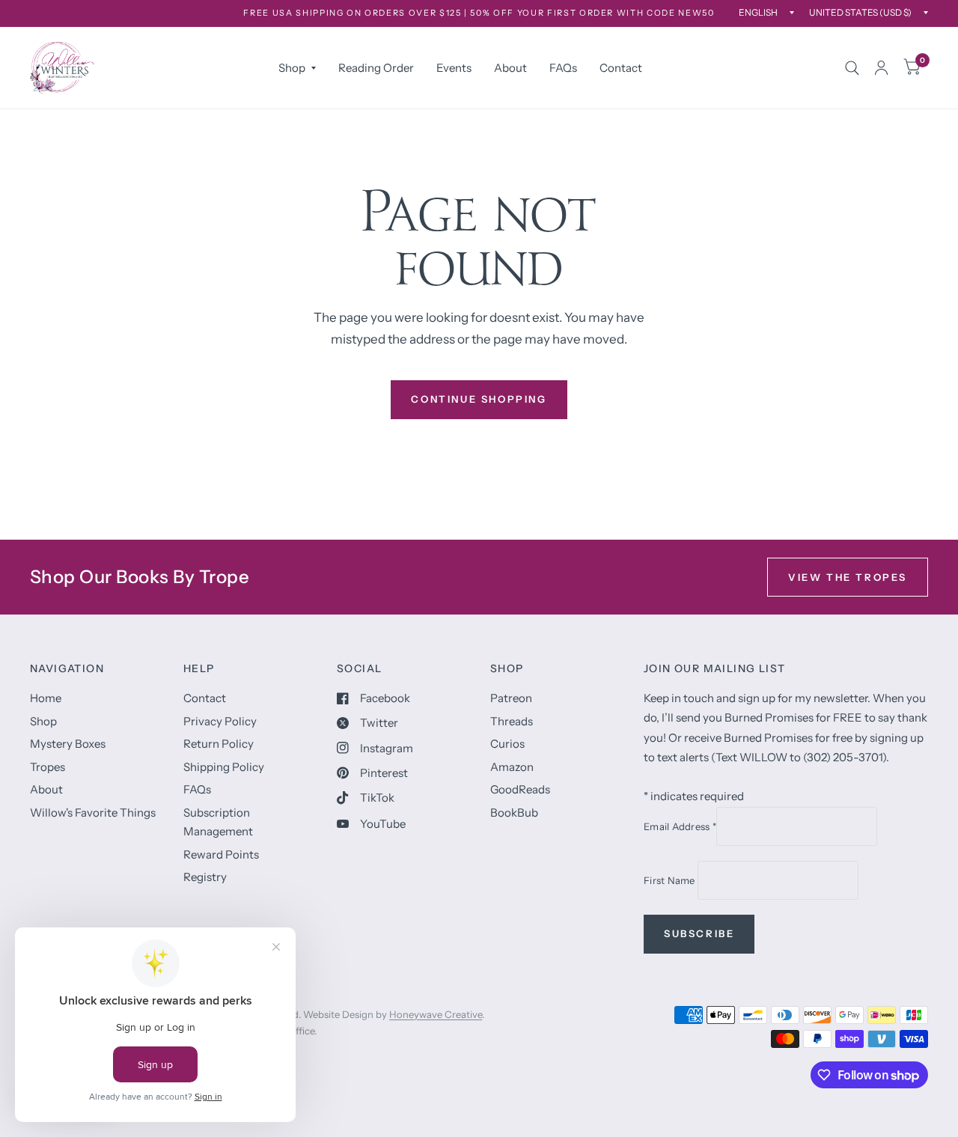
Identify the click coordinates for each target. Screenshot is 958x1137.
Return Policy (218, 744)
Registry (205, 877)
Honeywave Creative (435, 1014)
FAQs (563, 68)
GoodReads (520, 789)
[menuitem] (297, 68)
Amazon (512, 767)
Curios (507, 744)
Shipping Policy (223, 767)
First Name (671, 880)
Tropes (47, 767)
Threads (511, 721)
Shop (291, 68)
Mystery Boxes (68, 744)
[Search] (852, 68)
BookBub (514, 812)
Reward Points (221, 854)
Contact (620, 68)
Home (45, 698)
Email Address (680, 826)
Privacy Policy (220, 721)
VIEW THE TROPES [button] (847, 577)
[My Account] (881, 68)
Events (454, 68)
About (510, 68)
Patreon (511, 698)
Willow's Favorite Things (93, 812)
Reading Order (376, 68)
